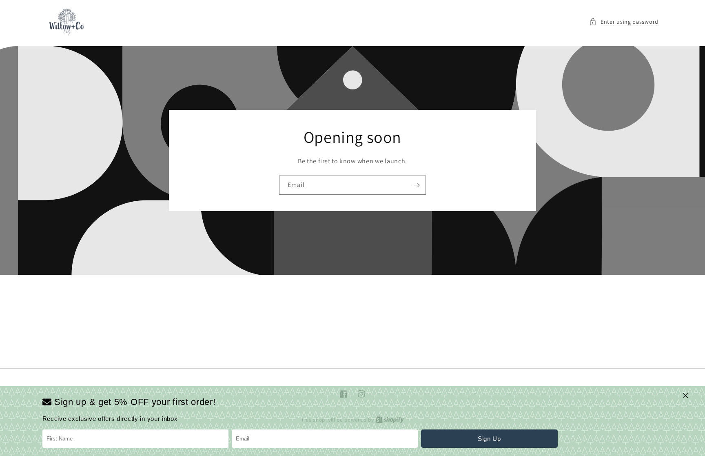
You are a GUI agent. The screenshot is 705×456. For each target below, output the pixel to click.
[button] (623, 22)
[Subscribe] (417, 185)
